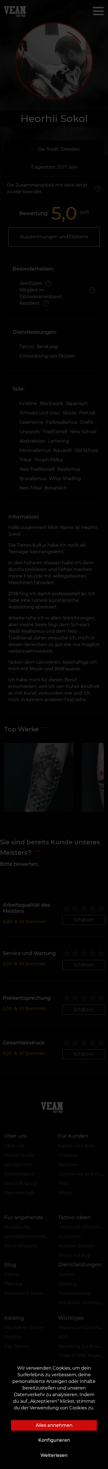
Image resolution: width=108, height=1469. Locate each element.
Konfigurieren (54, 1440)
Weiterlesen (54, 1455)
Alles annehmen (54, 1425)
